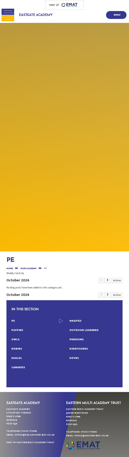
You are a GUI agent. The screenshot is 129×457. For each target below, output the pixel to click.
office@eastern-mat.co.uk (91, 435)
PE (45, 268)
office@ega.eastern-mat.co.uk (35, 435)
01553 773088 (29, 431)
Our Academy (28, 268)
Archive (117, 280)
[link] (101, 280)
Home (9, 268)
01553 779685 (89, 432)
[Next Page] (107, 280)
